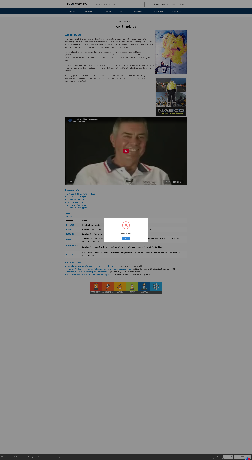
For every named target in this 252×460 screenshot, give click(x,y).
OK (126, 238)
